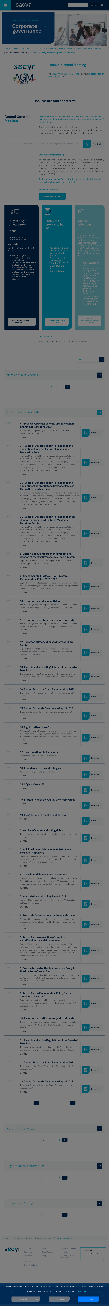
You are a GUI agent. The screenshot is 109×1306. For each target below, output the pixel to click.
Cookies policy (80, 1291)
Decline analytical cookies (26, 1299)
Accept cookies (90, 1299)
